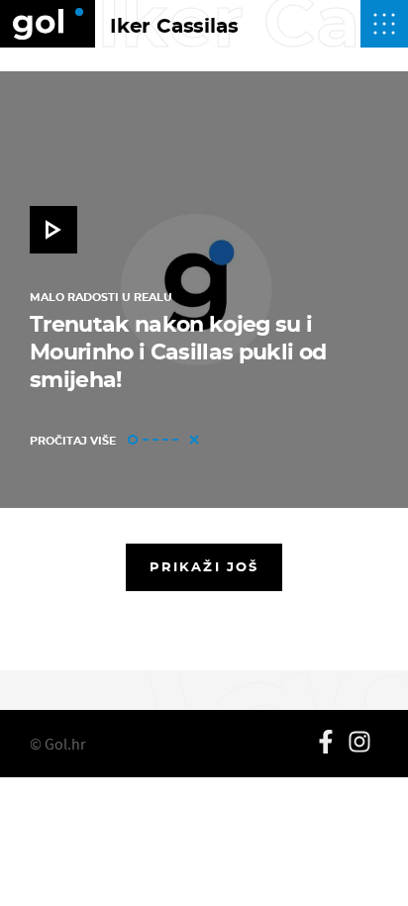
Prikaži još (204, 566)
